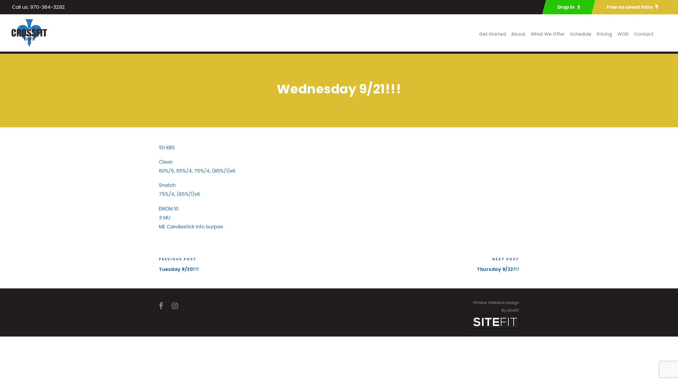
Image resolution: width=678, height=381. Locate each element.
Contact (643, 34)
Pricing (604, 34)
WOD (623, 34)
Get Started (492, 34)
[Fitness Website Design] (494, 321)
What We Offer (548, 34)
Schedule (580, 34)
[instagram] (175, 306)
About (518, 34)
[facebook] (161, 306)
